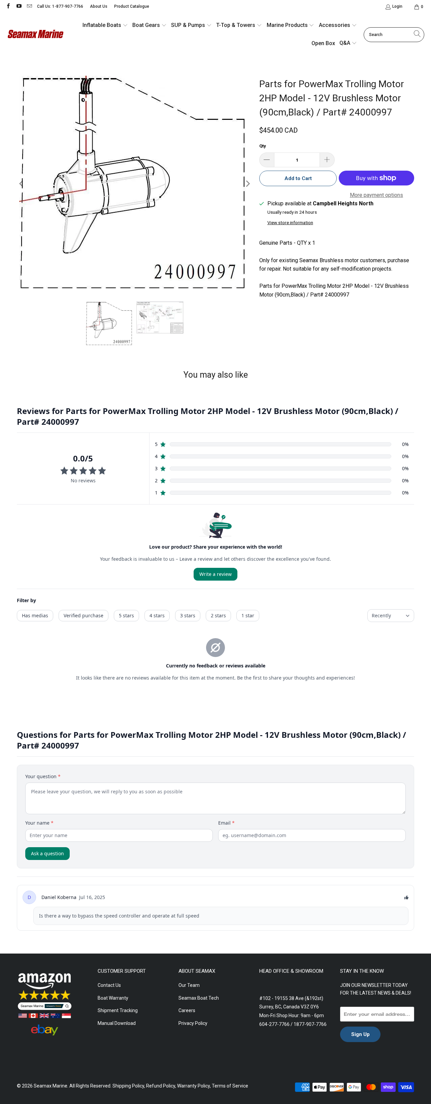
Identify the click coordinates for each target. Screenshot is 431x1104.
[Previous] (21, 183)
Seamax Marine (50, 1086)
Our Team (189, 985)
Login (397, 6)
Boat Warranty (113, 998)
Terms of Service (230, 1086)
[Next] (247, 183)
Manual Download (117, 1023)
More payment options (376, 195)
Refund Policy (160, 1086)
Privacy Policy (192, 1023)
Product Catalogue (131, 6)
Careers (186, 1010)
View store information (290, 222)
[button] (105, 26)
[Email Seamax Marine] (29, 6)
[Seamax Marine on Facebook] (8, 6)
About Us (98, 6)
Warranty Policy (193, 1086)
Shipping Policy (128, 1086)
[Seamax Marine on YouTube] (18, 6)
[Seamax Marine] (35, 35)
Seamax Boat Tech (198, 998)
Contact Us (109, 985)
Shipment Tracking (118, 1010)
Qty (262, 145)
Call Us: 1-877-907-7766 (60, 6)
